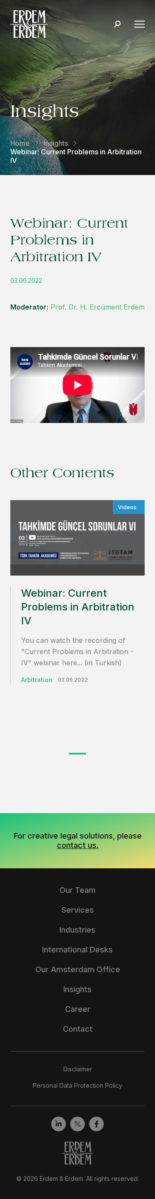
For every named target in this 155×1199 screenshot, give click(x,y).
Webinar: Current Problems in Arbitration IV (77, 607)
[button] (77, 753)
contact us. (78, 845)
